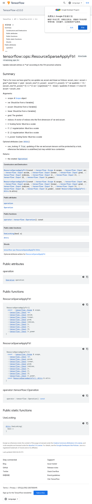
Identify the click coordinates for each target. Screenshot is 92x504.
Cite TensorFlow (53, 479)
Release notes (52, 468)
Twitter (5, 471)
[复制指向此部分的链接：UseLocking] (18, 418)
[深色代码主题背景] (83, 277)
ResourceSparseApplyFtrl (15, 170)
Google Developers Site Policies (67, 445)
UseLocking (9, 233)
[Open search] (64, 2)
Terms (5, 488)
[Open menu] (3, 3)
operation (8, 203)
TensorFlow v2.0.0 (13, 10)
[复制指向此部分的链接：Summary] (17, 74)
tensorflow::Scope (44, 170)
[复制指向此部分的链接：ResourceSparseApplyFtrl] (33, 299)
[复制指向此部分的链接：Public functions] (26, 292)
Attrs (26, 142)
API (15, 19)
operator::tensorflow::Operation (19, 220)
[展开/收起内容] (13, 24)
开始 (82, 27)
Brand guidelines (53, 475)
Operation (22, 159)
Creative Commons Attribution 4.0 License (67, 443)
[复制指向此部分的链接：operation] (16, 271)
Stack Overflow (53, 471)
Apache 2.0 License (35, 445)
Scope (18, 98)
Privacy (13, 488)
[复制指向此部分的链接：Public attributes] (26, 264)
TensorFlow (7, 19)
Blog (4, 464)
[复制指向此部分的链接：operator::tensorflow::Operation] (41, 390)
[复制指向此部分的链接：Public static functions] (34, 410)
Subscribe (40, 493)
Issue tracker (52, 464)
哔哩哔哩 (6, 475)
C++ (36, 19)
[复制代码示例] (87, 277)
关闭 (71, 28)
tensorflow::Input (73, 170)
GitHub (5, 468)
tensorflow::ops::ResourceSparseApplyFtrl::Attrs (22, 250)
